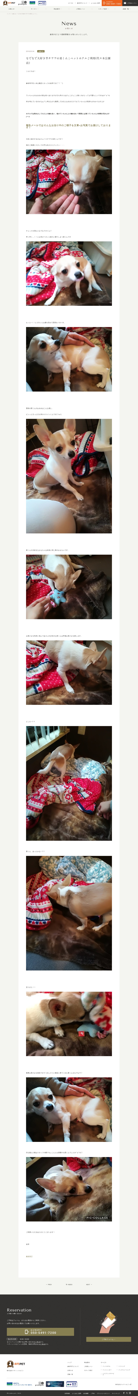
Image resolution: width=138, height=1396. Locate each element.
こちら (37, 1342)
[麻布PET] (9, 3)
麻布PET (29, 1256)
